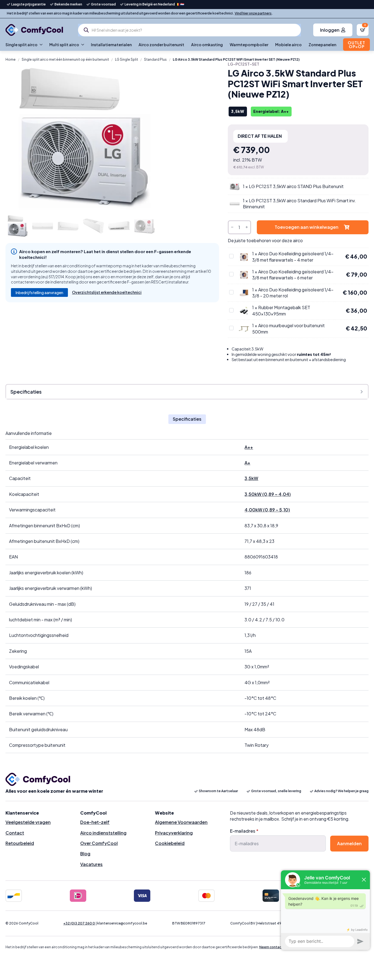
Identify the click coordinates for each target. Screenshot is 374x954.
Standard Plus (155, 59)
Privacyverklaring (174, 833)
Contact (14, 833)
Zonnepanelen (322, 44)
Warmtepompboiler (249, 44)
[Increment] (247, 227)
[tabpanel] (187, 592)
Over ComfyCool (99, 843)
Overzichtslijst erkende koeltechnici (107, 292)
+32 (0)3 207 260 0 (79, 923)
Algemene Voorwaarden (181, 822)
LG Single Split (126, 59)
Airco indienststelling (103, 833)
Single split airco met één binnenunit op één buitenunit (65, 59)
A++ (248, 447)
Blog (85, 853)
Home (10, 59)
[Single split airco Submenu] (40, 45)
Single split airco (21, 44)
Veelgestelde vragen (28, 822)
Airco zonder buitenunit (161, 44)
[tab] (187, 419)
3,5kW (251, 478)
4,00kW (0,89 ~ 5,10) (267, 510)
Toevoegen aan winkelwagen (306, 227)
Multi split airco (64, 44)
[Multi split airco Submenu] (81, 45)
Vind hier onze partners (253, 13)
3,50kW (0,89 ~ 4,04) (267, 494)
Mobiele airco (288, 44)
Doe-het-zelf (95, 822)
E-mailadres (244, 831)
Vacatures (91, 864)
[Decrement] (232, 227)
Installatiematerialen (111, 44)
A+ (247, 463)
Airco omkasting (207, 44)
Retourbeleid (19, 843)
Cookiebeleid (170, 843)
